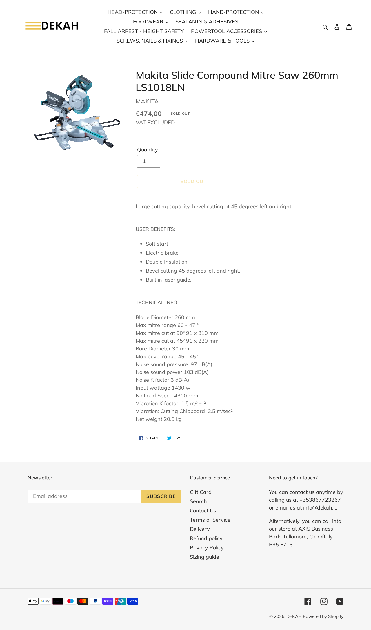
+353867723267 (320, 499)
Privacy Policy (207, 547)
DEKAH (293, 616)
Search (198, 501)
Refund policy (206, 538)
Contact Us (203, 510)
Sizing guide (204, 557)
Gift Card (201, 492)
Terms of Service (210, 519)
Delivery (200, 529)
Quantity (147, 149)
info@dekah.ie (320, 507)
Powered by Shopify (323, 616)
